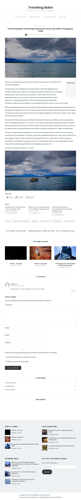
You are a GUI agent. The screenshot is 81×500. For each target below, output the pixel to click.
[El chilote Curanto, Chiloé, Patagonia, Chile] (44, 432)
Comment (9, 305)
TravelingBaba (34, 34)
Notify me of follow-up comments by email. (21, 357)
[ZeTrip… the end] (16, 253)
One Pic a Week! (20, 17)
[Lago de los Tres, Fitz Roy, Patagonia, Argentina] (7, 473)
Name (7, 328)
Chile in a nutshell (40, 263)
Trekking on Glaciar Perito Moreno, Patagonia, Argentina (23, 480)
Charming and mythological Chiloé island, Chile (65, 264)
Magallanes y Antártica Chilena (21, 221)
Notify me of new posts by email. (18, 361)
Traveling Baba (40, 7)
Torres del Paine (57, 221)
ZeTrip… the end (16, 263)
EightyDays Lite (47, 497)
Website (8, 342)
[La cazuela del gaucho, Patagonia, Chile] (44, 447)
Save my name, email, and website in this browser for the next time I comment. (31, 352)
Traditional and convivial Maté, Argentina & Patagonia (62, 438)
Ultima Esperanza (69, 221)
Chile (7, 221)
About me (62, 17)
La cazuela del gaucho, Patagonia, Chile (61, 446)
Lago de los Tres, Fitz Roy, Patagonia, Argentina (23, 472)
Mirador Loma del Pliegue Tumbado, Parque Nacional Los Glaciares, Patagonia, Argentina (25, 463)
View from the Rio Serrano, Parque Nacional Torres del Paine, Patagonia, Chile (62, 209)
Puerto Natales (45, 221)
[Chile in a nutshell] (40, 253)
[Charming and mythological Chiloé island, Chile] (65, 253)
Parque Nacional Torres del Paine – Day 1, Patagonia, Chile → (52, 231)
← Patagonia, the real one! (15, 231)
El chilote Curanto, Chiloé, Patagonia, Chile (60, 431)
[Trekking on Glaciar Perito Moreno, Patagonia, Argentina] (7, 481)
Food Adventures (50, 17)
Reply (73, 291)
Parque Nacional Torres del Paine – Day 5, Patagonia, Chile (15, 208)
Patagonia (35, 221)
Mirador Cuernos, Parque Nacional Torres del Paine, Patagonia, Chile (38, 208)
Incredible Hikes (34, 17)
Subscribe (47, 472)
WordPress (34, 497)
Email (7, 335)
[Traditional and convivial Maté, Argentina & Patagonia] (44, 440)
